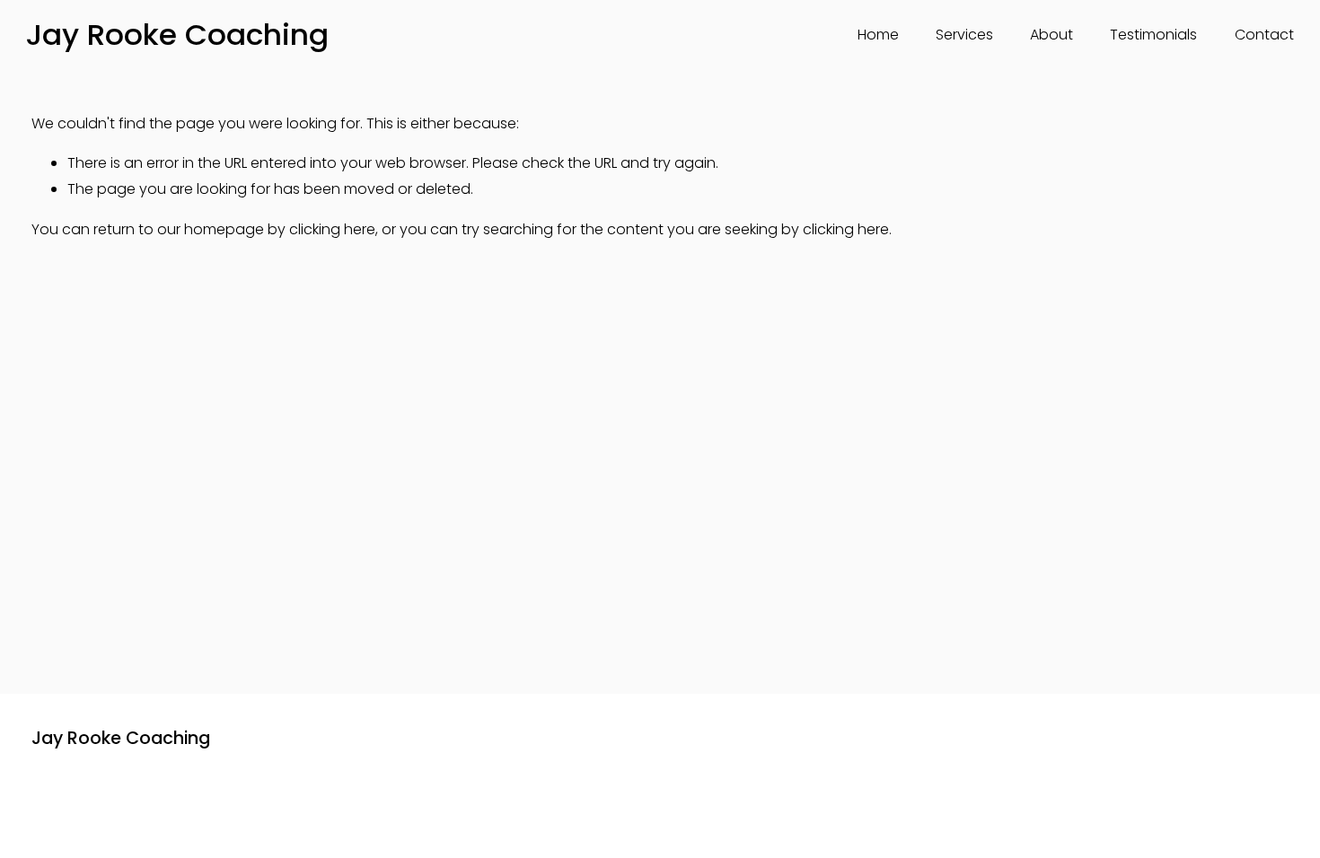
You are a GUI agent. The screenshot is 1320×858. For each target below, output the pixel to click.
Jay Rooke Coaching (177, 34)
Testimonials (1153, 34)
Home (878, 34)
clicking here (332, 229)
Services (964, 34)
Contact (1264, 34)
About (1051, 34)
